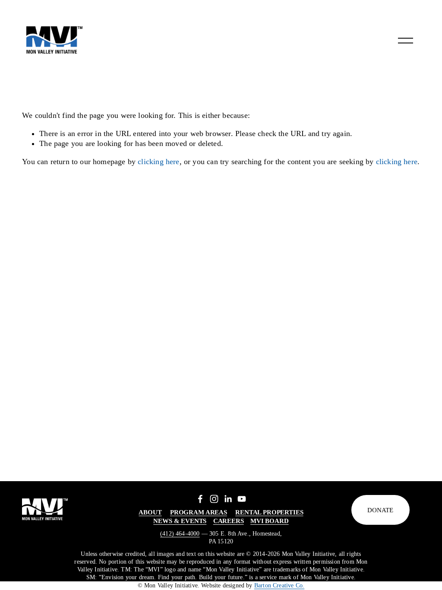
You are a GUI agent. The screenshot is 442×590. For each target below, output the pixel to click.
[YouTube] (241, 499)
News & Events (179, 520)
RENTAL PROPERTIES (269, 512)
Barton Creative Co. (279, 585)
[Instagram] (214, 499)
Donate (380, 510)
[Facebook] (200, 499)
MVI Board (269, 520)
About (150, 512)
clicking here (158, 161)
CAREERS (228, 520)
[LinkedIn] (228, 499)
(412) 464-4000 (180, 533)
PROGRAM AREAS (198, 512)
